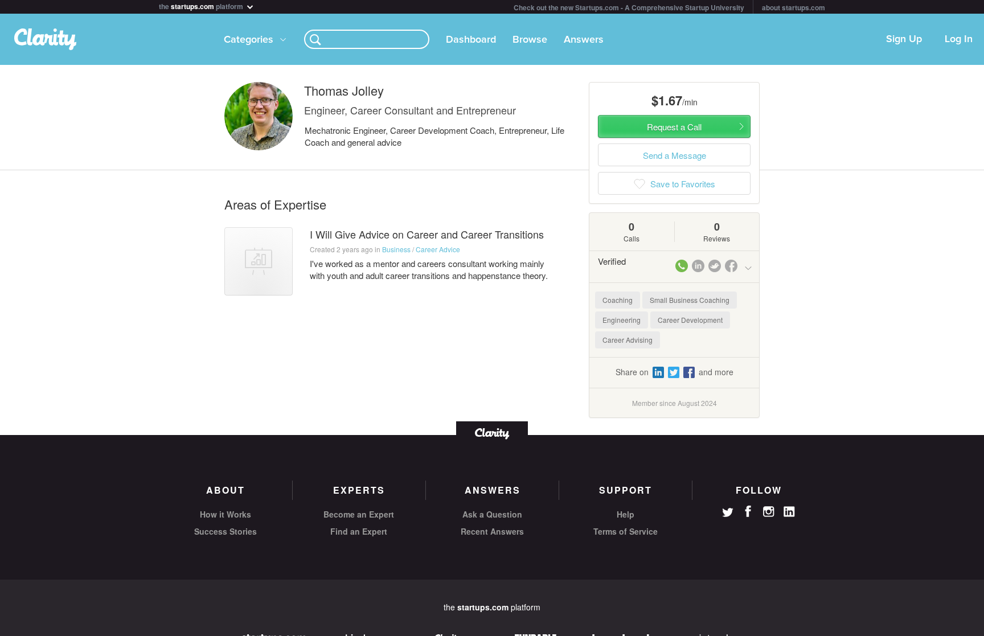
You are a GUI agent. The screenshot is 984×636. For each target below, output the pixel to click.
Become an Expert (358, 514)
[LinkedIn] (789, 512)
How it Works (225, 514)
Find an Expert (358, 531)
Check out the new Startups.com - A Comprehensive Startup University (629, 7)
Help (625, 514)
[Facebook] (748, 511)
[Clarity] (492, 432)
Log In (959, 39)
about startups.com (793, 7)
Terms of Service (625, 531)
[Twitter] (727, 513)
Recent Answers (492, 531)
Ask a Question (492, 514)
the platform (202, 5)
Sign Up (904, 39)
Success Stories (225, 531)
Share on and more (674, 372)
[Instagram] (768, 512)
